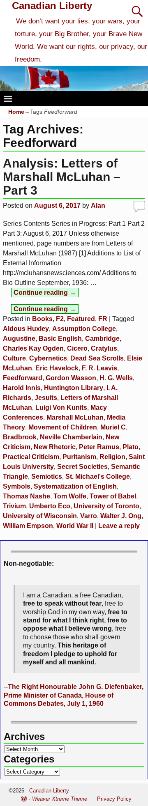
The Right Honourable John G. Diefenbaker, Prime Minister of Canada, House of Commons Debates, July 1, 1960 (73, 695)
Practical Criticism (31, 456)
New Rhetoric (55, 446)
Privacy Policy (114, 799)
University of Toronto (106, 506)
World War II (74, 525)
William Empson (28, 525)
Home (16, 111)
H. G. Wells (116, 377)
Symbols (16, 486)
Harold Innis (22, 387)
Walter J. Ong (120, 515)
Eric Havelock (57, 368)
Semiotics (46, 476)
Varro (88, 515)
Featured (81, 318)
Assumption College (84, 328)
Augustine (19, 338)
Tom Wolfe (69, 496)
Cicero (77, 348)
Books (42, 318)
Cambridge (102, 338)
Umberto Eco (49, 506)
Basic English (60, 338)
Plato (131, 446)
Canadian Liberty (52, 5)
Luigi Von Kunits (61, 407)
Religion (112, 456)
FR (102, 318)
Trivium (14, 506)
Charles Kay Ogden (33, 348)
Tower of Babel (113, 496)
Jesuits (46, 397)
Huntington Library (73, 387)
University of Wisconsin (40, 515)
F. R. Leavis (99, 368)
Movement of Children (62, 427)
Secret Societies (82, 466)
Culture (14, 358)
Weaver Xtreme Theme (59, 799)
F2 (60, 318)
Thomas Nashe (26, 496)
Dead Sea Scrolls (97, 358)
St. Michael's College (97, 476)
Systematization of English (75, 486)
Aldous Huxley (26, 328)
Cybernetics (48, 358)
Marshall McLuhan (75, 417)
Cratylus (104, 348)
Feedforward (22, 377)
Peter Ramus (99, 446)
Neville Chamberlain (71, 437)
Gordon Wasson (71, 377)
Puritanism (79, 456)
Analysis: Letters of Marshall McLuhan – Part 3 (61, 176)
